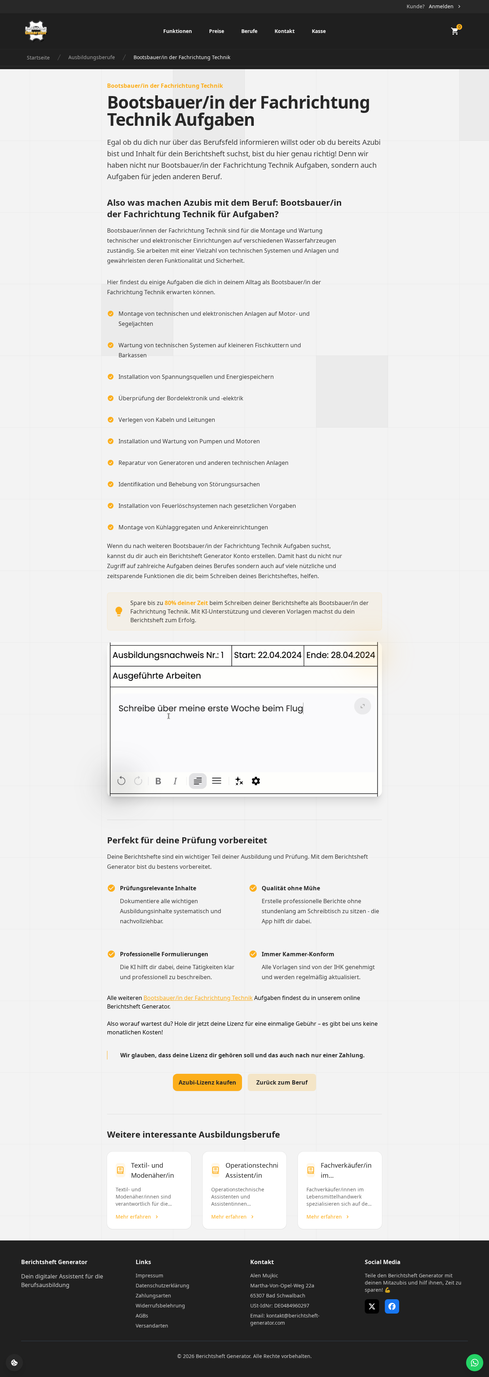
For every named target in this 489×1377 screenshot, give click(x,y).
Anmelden (441, 6)
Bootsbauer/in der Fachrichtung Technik (198, 998)
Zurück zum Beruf (282, 1082)
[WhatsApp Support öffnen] (474, 1362)
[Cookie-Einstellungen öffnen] (14, 1362)
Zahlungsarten (153, 1295)
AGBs (142, 1315)
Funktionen (177, 31)
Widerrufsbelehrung (160, 1305)
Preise (216, 31)
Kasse (319, 31)
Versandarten (152, 1325)
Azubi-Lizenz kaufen (207, 1082)
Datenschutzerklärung (162, 1285)
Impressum (149, 1275)
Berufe (249, 31)
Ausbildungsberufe (91, 57)
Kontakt (285, 31)
